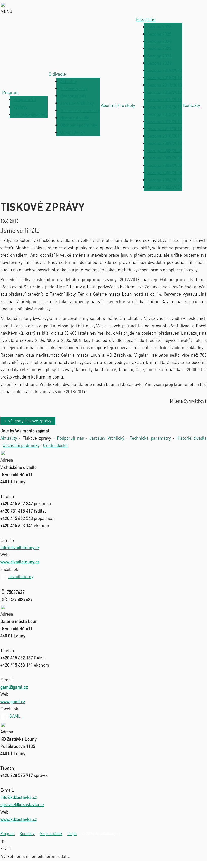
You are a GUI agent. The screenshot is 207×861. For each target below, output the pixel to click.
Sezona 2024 (159, 41)
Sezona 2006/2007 (164, 165)
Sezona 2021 (159, 63)
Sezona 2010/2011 (164, 136)
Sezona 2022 (159, 55)
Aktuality (68, 81)
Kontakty (191, 105)
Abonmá (109, 105)
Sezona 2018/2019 (164, 77)
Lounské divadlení (30, 114)
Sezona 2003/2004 (164, 187)
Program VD (24, 99)
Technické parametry (80, 110)
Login (72, 833)
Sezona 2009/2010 (164, 143)
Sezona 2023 (159, 48)
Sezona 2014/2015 (164, 107)
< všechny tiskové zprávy (27, 420)
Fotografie (146, 19)
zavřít (5, 848)
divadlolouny (20, 576)
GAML (14, 716)
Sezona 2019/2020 (164, 70)
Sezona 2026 (159, 26)
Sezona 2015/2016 (164, 99)
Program (10, 92)
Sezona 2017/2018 (164, 85)
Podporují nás (73, 95)
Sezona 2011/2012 (164, 128)
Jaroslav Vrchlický (77, 103)
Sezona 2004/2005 (164, 179)
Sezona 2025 (159, 34)
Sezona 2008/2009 (164, 150)
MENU (6, 11)
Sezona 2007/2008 (164, 157)
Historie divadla (74, 117)
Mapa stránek (51, 833)
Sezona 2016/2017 (164, 92)
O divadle (57, 74)
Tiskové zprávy (74, 88)
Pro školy (126, 105)
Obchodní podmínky (78, 125)
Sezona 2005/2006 (164, 172)
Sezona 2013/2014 (164, 114)
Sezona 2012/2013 (164, 121)
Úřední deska (72, 132)
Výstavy (20, 107)
